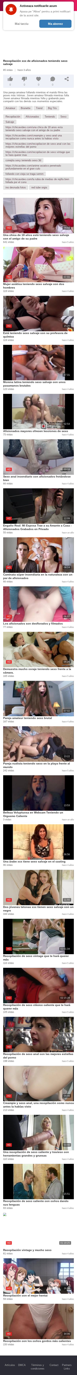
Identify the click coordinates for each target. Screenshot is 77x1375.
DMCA (22, 1365)
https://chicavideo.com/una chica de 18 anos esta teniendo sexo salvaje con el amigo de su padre (34, 129)
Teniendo (50, 116)
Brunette (25, 108)
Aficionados (32, 116)
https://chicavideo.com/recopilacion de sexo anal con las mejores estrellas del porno (38, 145)
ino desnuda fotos (16, 187)
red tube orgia (39, 187)
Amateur (10, 108)
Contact (54, 1365)
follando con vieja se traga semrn (24, 173)
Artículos (10, 1365)
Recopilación (13, 116)
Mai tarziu (21, 23)
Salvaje (10, 121)
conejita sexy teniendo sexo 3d (23, 160)
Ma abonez (55, 23)
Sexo (63, 116)
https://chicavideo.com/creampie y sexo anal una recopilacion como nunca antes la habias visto (34, 137)
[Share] (67, 79)
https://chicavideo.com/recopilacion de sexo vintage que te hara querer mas (38, 153)
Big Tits (52, 108)
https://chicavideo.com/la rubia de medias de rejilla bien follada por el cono (37, 181)
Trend (39, 108)
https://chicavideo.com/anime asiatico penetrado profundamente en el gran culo (33, 167)
